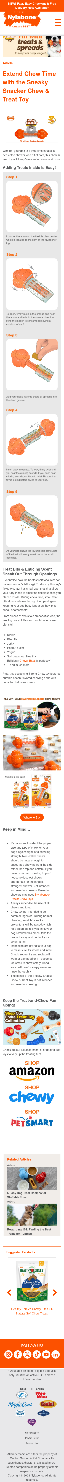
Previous (9, 1293)
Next (55, 1293)
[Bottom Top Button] (56, 1477)
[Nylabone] (22, 17)
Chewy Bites (28, 660)
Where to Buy (32, 817)
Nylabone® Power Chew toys (30, 896)
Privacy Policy (32, 1437)
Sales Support (32, 1432)
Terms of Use (32, 1443)
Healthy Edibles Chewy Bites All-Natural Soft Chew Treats (32, 1311)
